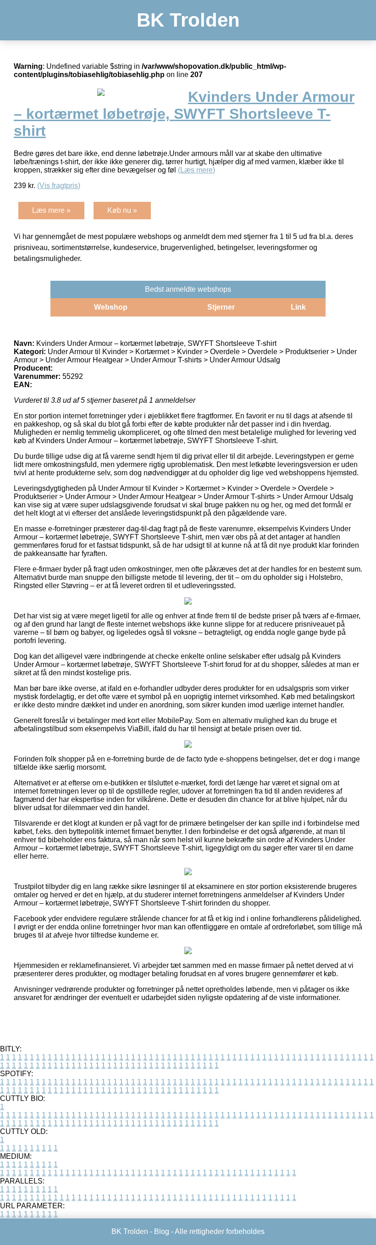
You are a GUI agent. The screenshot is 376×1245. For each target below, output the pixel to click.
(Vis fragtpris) (58, 185)
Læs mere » (51, 210)
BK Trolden (188, 20)
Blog (161, 1231)
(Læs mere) (196, 170)
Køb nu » (122, 210)
